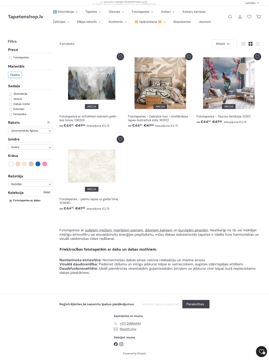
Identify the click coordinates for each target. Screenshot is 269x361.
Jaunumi (205, 22)
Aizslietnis (116, 22)
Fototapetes (141, 12)
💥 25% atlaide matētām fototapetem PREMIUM (123, 3)
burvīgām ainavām (193, 230)
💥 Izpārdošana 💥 (148, 22)
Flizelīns (15, 75)
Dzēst (49, 123)
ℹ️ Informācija (64, 12)
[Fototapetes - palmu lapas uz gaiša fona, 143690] (91, 174)
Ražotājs (15, 176)
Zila (38, 164)
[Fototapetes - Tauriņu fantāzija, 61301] (229, 89)
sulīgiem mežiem (98, 230)
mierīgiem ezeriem (128, 230)
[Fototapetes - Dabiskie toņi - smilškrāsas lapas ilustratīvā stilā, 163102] (160, 91)
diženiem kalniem (159, 230)
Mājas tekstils (87, 22)
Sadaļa (14, 86)
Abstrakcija (20, 94)
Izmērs (14, 139)
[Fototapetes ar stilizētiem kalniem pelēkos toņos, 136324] (91, 91)
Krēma (24, 164)
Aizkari (166, 12)
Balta (11, 164)
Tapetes (91, 12)
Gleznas (115, 12)
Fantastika (19, 114)
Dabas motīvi (21, 104)
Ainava (17, 99)
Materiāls (16, 66)
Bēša (18, 164)
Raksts (14, 122)
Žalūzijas (59, 22)
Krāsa (13, 156)
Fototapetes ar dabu (27, 200)
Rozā (44, 164)
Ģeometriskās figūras (24, 130)
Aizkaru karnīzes (194, 12)
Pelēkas (31, 164)
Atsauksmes (182, 22)
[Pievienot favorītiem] (120, 56)
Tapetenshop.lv (25, 17)
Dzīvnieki (18, 109)
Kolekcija (16, 193)
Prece (13, 50)
